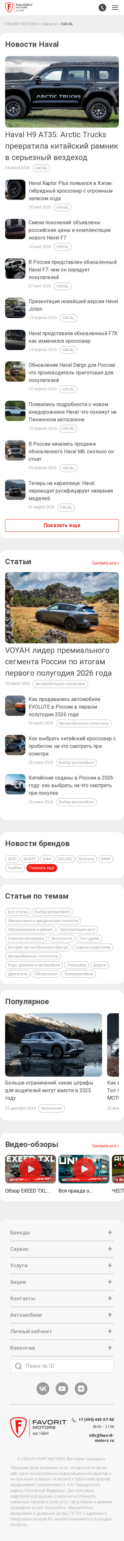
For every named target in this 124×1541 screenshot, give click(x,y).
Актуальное (61, 938)
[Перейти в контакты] (102, 7)
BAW (47, 859)
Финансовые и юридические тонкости (43, 921)
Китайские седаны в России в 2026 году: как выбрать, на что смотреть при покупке (71, 785)
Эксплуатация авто (77, 929)
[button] (115, 7)
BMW (105, 859)
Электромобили (78, 974)
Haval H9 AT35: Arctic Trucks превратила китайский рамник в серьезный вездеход (61, 146)
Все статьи (18, 912)
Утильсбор (76, 965)
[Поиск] (18, 1366)
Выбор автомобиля (76, 763)
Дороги (99, 965)
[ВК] (43, 1394)
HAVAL (41, 168)
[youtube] (62, 1394)
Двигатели (17, 974)
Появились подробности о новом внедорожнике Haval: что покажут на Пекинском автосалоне (72, 412)
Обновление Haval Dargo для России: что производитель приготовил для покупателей (72, 372)
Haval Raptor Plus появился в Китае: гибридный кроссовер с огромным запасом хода (71, 190)
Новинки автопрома (26, 938)
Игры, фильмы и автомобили (34, 965)
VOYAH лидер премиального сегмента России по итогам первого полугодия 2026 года (58, 662)
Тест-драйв (89, 938)
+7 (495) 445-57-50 (96, 1419)
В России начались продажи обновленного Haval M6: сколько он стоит (71, 451)
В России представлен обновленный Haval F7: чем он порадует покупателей (73, 269)
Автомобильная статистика (60, 684)
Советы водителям (92, 947)
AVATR (30, 859)
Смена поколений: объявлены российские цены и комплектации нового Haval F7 (70, 230)
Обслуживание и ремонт (30, 929)
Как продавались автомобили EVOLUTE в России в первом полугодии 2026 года (64, 706)
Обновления (45, 974)
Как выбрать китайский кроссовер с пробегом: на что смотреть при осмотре (72, 746)
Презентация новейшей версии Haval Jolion (73, 305)
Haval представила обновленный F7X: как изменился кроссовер (73, 337)
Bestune (86, 859)
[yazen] (81, 1394)
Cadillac (15, 868)
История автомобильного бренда (38, 947)
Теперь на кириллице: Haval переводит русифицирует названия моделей (71, 490)
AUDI (12, 859)
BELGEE (65, 859)
